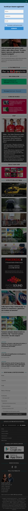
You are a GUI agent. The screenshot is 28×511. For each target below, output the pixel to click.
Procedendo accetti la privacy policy (14, 25)
